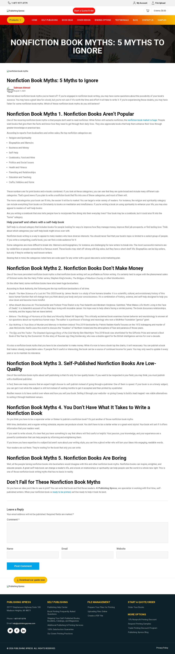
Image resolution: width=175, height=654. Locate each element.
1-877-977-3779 (19, 3)
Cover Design (84, 20)
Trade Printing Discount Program (142, 628)
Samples (162, 20)
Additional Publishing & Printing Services (65, 625)
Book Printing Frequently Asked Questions (61, 612)
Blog (135, 20)
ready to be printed (61, 492)
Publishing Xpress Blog (138, 632)
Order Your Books (136, 607)
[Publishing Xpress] (15, 10)
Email (65, 548)
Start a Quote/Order (84, 10)
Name (10, 548)
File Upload (160, 3)
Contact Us (147, 20)
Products (14, 20)
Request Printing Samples (139, 624)
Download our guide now (32, 580)
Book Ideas (67, 20)
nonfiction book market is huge (142, 120)
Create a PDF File (95, 615)
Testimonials (122, 20)
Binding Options (103, 20)
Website (121, 548)
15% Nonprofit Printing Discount (142, 619)
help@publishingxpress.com (24, 623)
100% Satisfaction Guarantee (60, 629)
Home (34, 20)
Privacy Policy (162, 648)
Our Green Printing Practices (60, 633)
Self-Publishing (49, 20)
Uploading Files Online (97, 611)
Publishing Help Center (57, 607)
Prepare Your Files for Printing (101, 607)
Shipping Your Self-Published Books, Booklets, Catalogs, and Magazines (63, 619)
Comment (13, 519)
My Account (142, 3)
